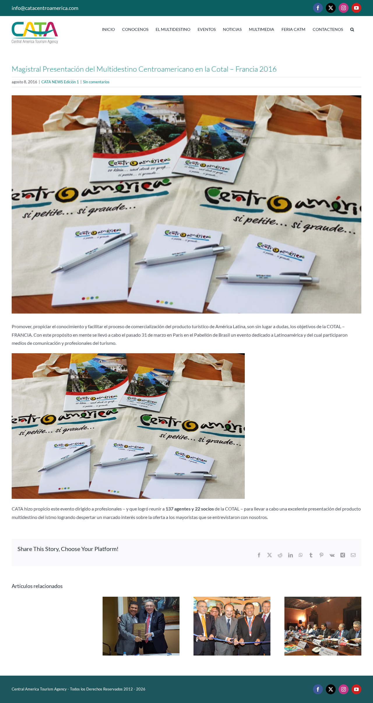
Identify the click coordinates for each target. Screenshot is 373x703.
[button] (352, 28)
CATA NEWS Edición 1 (60, 82)
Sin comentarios (96, 82)
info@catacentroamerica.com (45, 8)
